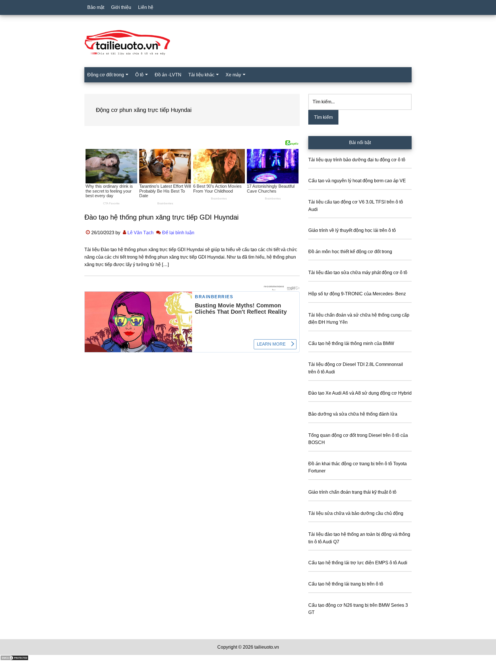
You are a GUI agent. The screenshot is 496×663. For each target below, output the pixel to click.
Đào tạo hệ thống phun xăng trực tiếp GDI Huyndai (161, 217)
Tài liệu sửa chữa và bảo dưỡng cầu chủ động (355, 513)
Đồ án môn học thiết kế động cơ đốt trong (350, 251)
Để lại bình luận (178, 232)
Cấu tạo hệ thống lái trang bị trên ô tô (345, 583)
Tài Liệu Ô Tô (248, 43)
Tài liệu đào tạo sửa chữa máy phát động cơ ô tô (357, 272)
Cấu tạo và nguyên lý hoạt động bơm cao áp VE (357, 180)
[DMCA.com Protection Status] (14, 659)
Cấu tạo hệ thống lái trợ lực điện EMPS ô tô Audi (357, 562)
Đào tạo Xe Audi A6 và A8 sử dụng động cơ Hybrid (360, 393)
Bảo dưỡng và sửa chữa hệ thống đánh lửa (352, 414)
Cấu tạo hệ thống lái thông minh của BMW (351, 343)
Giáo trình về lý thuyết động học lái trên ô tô (352, 230)
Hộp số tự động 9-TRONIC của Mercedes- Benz (357, 293)
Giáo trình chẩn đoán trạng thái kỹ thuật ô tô (352, 492)
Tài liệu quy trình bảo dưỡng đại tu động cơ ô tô (356, 159)
